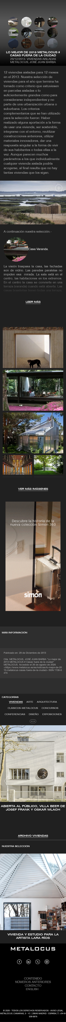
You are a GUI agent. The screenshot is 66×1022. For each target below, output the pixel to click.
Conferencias (15, 714)
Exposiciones (52, 714)
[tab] (16, 702)
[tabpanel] (33, 781)
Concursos (50, 708)
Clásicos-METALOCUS (23, 708)
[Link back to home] (33, 951)
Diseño (34, 714)
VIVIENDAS (16, 702)
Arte (29, 702)
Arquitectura (47, 702)
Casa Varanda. (38, 249)
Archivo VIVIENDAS (33, 836)
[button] (6, 781)
